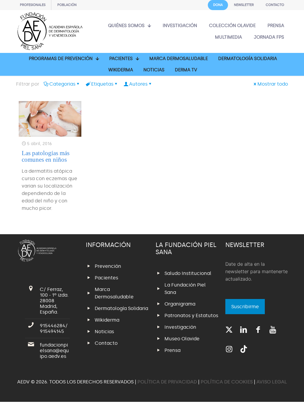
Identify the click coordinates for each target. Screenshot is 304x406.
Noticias (104, 331)
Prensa (172, 350)
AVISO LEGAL (271, 382)
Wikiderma (107, 320)
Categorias (62, 84)
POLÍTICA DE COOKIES (227, 382)
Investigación (180, 327)
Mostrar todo (272, 84)
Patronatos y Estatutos (191, 315)
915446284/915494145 (54, 328)
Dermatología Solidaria (121, 308)
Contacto (106, 343)
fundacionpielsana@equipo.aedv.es (54, 350)
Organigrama (179, 304)
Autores (138, 84)
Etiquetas (102, 84)
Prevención (108, 266)
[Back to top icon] (275, 394)
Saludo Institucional (187, 273)
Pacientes (106, 278)
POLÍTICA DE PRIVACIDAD (167, 382)
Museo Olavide (182, 339)
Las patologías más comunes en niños (45, 156)
